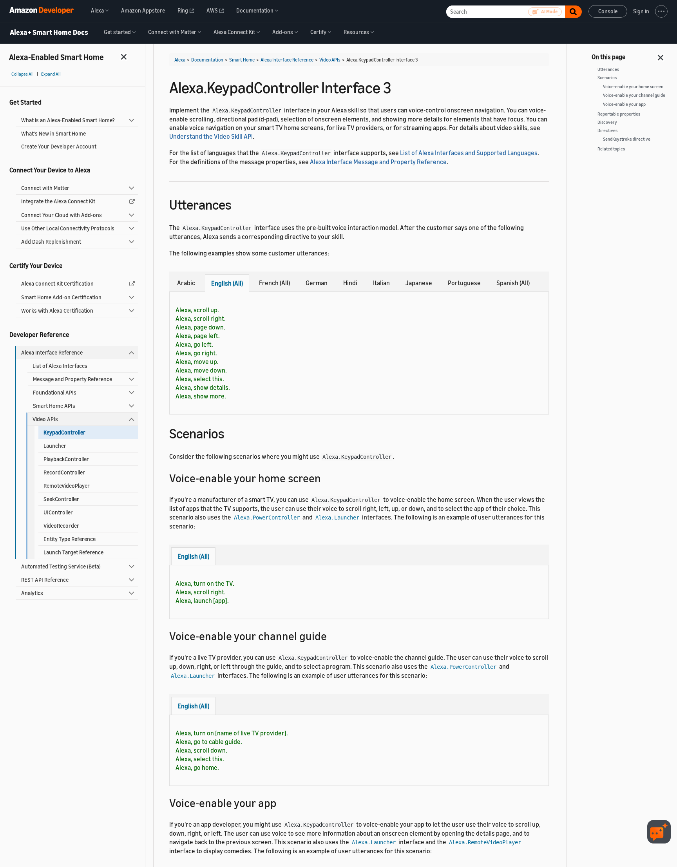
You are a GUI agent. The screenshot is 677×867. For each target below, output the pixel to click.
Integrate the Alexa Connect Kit (58, 201)
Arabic (186, 283)
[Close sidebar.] (124, 56)
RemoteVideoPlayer (66, 485)
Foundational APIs (54, 392)
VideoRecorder (61, 525)
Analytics (32, 593)
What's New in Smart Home (53, 133)
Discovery (607, 122)
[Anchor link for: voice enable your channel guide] (332, 635)
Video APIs (45, 419)
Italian (381, 283)
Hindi (350, 283)
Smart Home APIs (54, 405)
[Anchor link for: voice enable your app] (282, 802)
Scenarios (607, 77)
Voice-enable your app (624, 104)
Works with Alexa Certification (57, 310)
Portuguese (464, 283)
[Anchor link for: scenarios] (231, 432)
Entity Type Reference (69, 539)
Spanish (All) (513, 283)
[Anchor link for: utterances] (238, 203)
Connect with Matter (45, 188)
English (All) (227, 283)
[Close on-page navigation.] (661, 55)
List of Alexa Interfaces (60, 365)
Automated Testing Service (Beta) (61, 566)
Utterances (608, 69)
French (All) (274, 283)
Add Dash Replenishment (51, 241)
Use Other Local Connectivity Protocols (67, 228)
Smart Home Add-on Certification (61, 297)
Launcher (54, 445)
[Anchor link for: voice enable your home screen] (326, 477)
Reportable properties (618, 114)
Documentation (207, 60)
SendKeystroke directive (626, 139)
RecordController (64, 472)
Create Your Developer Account (58, 146)
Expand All (51, 74)
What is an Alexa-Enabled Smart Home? (68, 120)
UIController (58, 512)
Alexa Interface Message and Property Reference (378, 162)
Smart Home (242, 60)
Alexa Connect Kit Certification (57, 283)
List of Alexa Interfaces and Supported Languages (469, 153)
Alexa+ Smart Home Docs (49, 32)
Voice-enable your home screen (633, 86)
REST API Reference (45, 579)
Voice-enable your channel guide (634, 95)
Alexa (179, 60)
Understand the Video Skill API (211, 136)
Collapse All (22, 74)
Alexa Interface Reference (52, 352)
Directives (607, 130)
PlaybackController (66, 459)
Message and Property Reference (72, 379)
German (317, 283)
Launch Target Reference (73, 552)
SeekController (61, 499)
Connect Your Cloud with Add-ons (61, 215)
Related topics (611, 149)
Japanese (418, 283)
